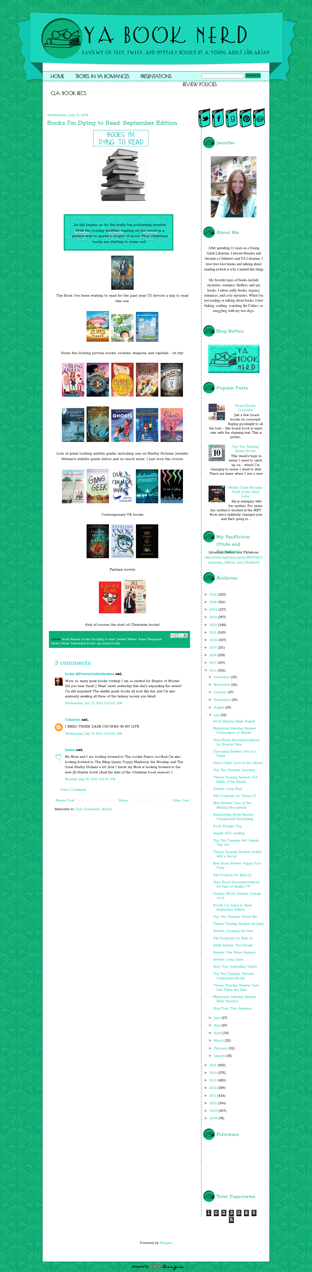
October (221, 692)
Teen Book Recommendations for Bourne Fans (236, 742)
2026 (213, 595)
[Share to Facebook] (185, 635)
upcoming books (108, 643)
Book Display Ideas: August (234, 721)
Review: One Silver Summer (234, 952)
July (217, 715)
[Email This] (172, 635)
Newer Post (65, 800)
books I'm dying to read (98, 639)
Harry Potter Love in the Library (238, 763)
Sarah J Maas (60, 643)
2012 (213, 1088)
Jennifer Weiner (126, 639)
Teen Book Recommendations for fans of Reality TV (236, 884)
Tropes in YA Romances (102, 76)
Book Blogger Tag (227, 826)
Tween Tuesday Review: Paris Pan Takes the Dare (236, 987)
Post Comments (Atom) (93, 809)
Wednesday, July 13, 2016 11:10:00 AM (93, 703)
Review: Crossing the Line (233, 931)
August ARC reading (228, 833)
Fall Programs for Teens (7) (234, 796)
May (217, 1025)
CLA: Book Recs (68, 93)
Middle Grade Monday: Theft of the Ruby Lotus (245, 492)
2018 (213, 655)
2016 (213, 670)
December (222, 677)
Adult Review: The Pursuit (232, 945)
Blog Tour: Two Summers (232, 1009)
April (218, 1033)
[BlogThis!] (177, 635)
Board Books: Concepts (245, 408)
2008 (213, 1118)
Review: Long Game (228, 960)
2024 (213, 610)
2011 (213, 1096)
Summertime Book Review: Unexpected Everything (233, 817)
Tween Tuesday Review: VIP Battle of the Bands (235, 779)
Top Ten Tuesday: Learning (234, 770)
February (221, 1048)
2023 (213, 617)
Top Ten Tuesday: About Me (235, 917)
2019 (213, 648)
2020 (213, 640)
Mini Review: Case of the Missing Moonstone (232, 805)
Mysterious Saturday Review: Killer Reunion (234, 999)
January (220, 1056)
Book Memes (71, 639)
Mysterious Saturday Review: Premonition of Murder (234, 730)
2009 (213, 1111)
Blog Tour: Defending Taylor (235, 967)
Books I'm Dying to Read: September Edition (232, 907)
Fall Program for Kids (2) (232, 875)
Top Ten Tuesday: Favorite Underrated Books (233, 976)
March (219, 1041)
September (223, 700)
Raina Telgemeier (150, 639)
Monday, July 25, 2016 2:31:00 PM (90, 779)
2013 (213, 1080)
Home (57, 76)
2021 (213, 633)
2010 (213, 1103)
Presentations (156, 76)
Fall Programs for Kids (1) (233, 938)
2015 (213, 1065)
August (219, 708)
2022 (213, 625)
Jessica (70, 750)
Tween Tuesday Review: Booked (238, 924)
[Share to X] (181, 635)
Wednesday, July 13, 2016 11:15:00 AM (93, 734)
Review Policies (200, 84)
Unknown (72, 720)
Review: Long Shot (227, 789)
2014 (213, 1073)
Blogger (166, 1243)
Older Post (180, 800)
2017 (213, 663)
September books (83, 643)
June (218, 1018)
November (222, 685)
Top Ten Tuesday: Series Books (245, 449)
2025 (213, 602)
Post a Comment (73, 790)
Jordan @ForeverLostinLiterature (89, 674)
